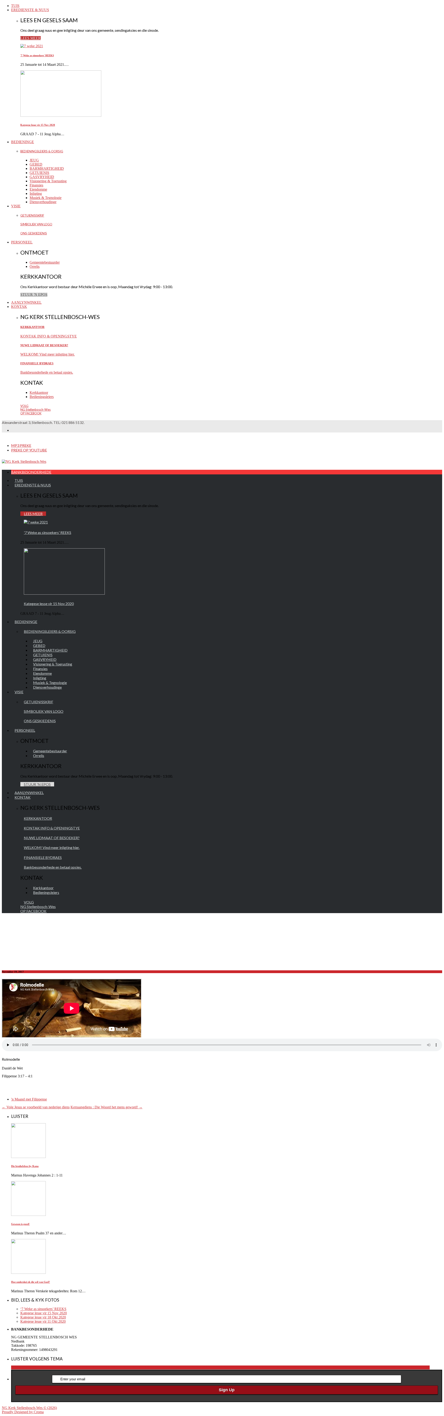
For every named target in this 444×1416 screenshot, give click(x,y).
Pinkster (382, 1367)
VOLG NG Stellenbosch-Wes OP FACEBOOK (35, 409)
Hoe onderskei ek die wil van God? (30, 1281)
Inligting (36, 194)
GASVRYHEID (42, 177)
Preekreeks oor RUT (403, 1367)
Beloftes (223, 1367)
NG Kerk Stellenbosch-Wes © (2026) (29, 1408)
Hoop (273, 1367)
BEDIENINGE (22, 142)
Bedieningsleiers (42, 397)
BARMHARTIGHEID (47, 168)
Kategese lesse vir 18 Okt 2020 (43, 1317)
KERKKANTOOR (32, 327)
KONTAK (19, 307)
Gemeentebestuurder (45, 262)
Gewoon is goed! (20, 1224)
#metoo (52, 1367)
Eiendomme (38, 189)
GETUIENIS (39, 173)
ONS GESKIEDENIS (33, 233)
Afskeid (211, 1367)
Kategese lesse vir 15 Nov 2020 (37, 124)
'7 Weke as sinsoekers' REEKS (37, 55)
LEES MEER (30, 38)
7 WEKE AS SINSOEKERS (151, 1367)
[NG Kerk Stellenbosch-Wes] (24, 462)
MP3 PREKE (21, 445)
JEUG (34, 160)
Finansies (36, 185)
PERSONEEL (22, 242)
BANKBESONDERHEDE (31, 472)
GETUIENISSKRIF (32, 215)
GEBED (36, 164)
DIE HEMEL (239, 1367)
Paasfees (369, 1367)
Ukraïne (424, 1367)
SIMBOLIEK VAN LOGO (36, 224)
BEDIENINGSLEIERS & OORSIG (41, 151)
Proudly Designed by (23, 1412)
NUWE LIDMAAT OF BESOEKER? (44, 345)
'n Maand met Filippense (29, 1099)
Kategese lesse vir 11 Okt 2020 (43, 1321)
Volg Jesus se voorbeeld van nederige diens (36, 1107)
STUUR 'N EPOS (33, 294)
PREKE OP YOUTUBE (29, 450)
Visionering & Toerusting (48, 181)
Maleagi (339, 1367)
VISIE (16, 206)
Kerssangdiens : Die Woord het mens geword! (106, 1107)
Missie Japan (354, 1367)
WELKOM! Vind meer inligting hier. (47, 354)
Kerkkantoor (39, 392)
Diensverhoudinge (43, 202)
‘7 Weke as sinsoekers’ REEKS (43, 1309)
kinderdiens (285, 1367)
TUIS (15, 6)
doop (252, 1367)
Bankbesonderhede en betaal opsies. (46, 372)
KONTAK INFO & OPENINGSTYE (48, 336)
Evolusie (262, 1367)
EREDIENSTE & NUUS (30, 10)
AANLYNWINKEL (26, 302)
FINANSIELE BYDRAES (36, 363)
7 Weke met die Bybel (189, 1367)
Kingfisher (302, 1367)
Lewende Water (321, 1367)
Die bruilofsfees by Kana (25, 1166)
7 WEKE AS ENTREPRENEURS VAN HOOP (94, 1367)
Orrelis (35, 266)
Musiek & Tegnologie (46, 198)
